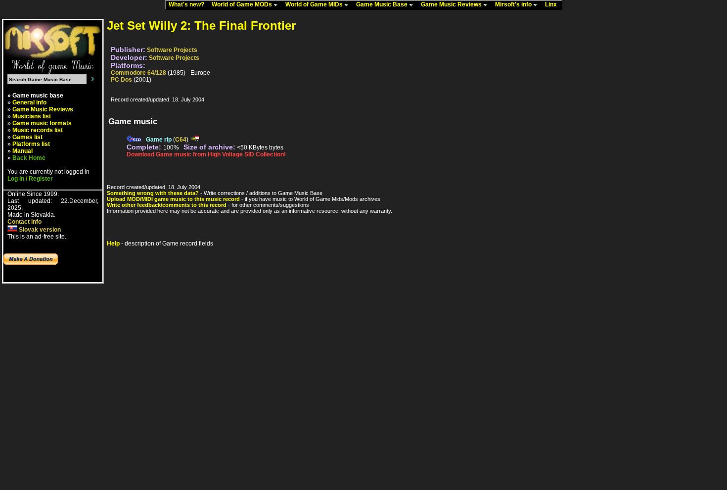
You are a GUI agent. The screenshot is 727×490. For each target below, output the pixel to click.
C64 (180, 139)
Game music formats (42, 123)
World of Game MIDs (314, 4)
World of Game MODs (242, 4)
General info (29, 102)
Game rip (159, 139)
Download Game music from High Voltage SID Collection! (206, 154)
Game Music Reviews (452, 4)
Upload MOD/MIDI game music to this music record (173, 199)
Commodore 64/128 (138, 72)
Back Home (28, 157)
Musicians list (31, 116)
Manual (22, 150)
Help (113, 243)
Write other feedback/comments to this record (167, 205)
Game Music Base (382, 4)
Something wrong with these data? (153, 193)
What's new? (189, 4)
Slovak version (39, 229)
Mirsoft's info (514, 4)
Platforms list (31, 144)
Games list (27, 137)
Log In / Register (30, 178)
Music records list (37, 130)
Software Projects (172, 50)
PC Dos (121, 79)
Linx (553, 4)
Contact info (24, 221)
